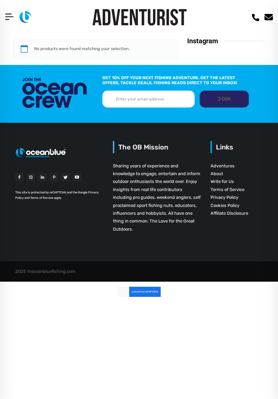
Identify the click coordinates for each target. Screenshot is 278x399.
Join (224, 99)
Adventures (223, 165)
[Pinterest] (54, 177)
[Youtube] (77, 177)
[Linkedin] (42, 177)
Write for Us (222, 181)
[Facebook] (19, 177)
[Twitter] (65, 177)
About (217, 173)
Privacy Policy (224, 197)
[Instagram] (31, 177)
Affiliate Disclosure (229, 213)
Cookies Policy (225, 205)
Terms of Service (227, 189)
